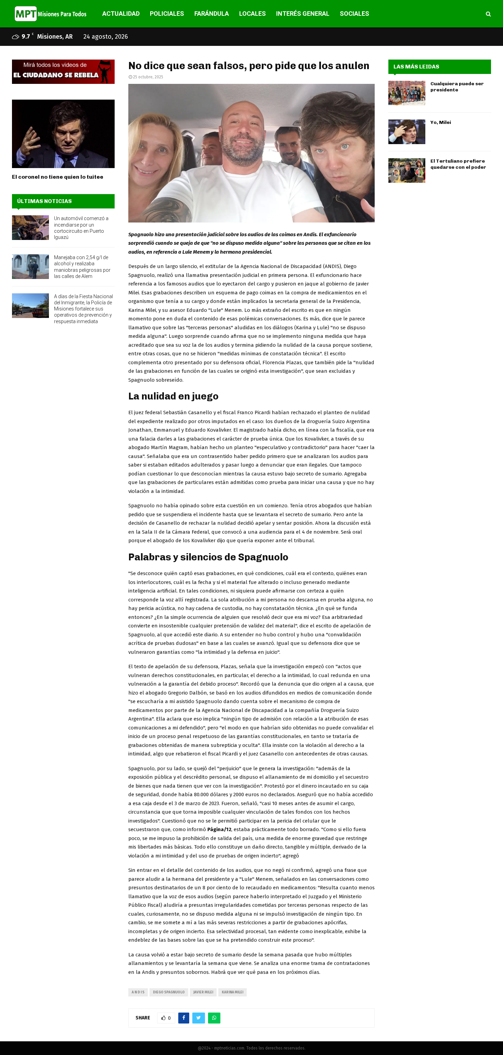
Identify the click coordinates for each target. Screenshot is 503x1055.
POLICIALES (167, 13)
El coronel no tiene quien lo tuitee (57, 177)
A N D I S (138, 992)
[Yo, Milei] (406, 131)
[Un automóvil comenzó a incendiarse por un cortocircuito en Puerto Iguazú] (30, 227)
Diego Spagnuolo (169, 992)
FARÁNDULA (211, 13)
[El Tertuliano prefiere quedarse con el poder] (406, 170)
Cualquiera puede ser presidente (457, 87)
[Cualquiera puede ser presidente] (406, 93)
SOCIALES (354, 13)
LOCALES (252, 13)
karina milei (232, 992)
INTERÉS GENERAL (303, 13)
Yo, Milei (440, 122)
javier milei (203, 992)
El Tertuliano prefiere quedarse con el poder (458, 164)
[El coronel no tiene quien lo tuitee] (63, 134)
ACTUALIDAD (121, 13)
